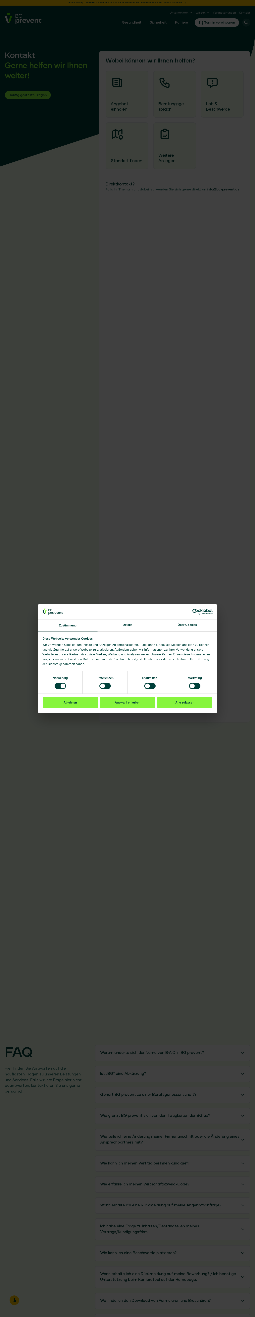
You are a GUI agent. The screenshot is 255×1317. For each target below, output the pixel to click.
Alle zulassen (184, 702)
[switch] (105, 686)
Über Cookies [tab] (187, 624)
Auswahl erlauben (127, 702)
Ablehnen (70, 702)
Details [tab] (127, 624)
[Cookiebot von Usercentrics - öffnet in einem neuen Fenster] (195, 612)
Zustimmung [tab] (68, 625)
